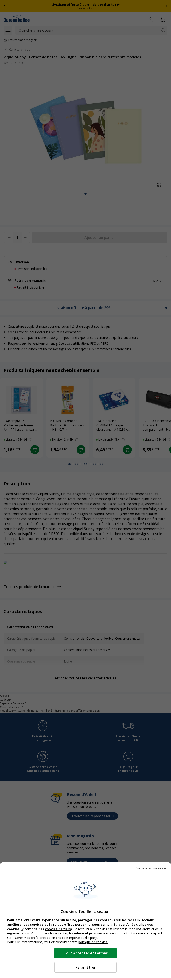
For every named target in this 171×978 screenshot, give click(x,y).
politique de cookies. (93, 942)
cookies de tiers (58, 929)
